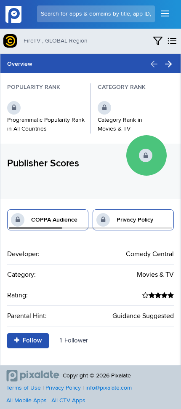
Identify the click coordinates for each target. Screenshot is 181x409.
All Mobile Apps (26, 401)
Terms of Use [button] (23, 388)
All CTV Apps (68, 401)
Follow (31, 340)
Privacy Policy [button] (63, 388)
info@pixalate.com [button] (108, 388)
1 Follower (73, 340)
